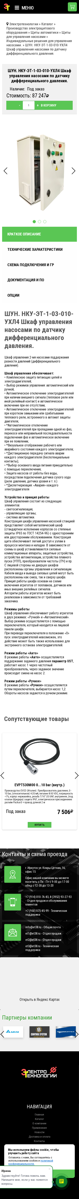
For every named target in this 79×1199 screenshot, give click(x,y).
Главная (39, 1114)
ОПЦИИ (13, 295)
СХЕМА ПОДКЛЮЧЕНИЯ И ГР (30, 265)
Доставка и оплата (39, 1136)
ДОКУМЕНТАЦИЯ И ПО (25, 280)
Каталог (39, 1119)
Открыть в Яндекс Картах (40, 999)
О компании (39, 1123)
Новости (39, 1132)
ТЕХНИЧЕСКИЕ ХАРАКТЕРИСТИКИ (35, 249)
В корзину (48, 105)
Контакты (39, 1141)
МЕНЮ (27, 8)
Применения (39, 1127)
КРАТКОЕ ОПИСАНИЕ (24, 234)
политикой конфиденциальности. (30, 1162)
